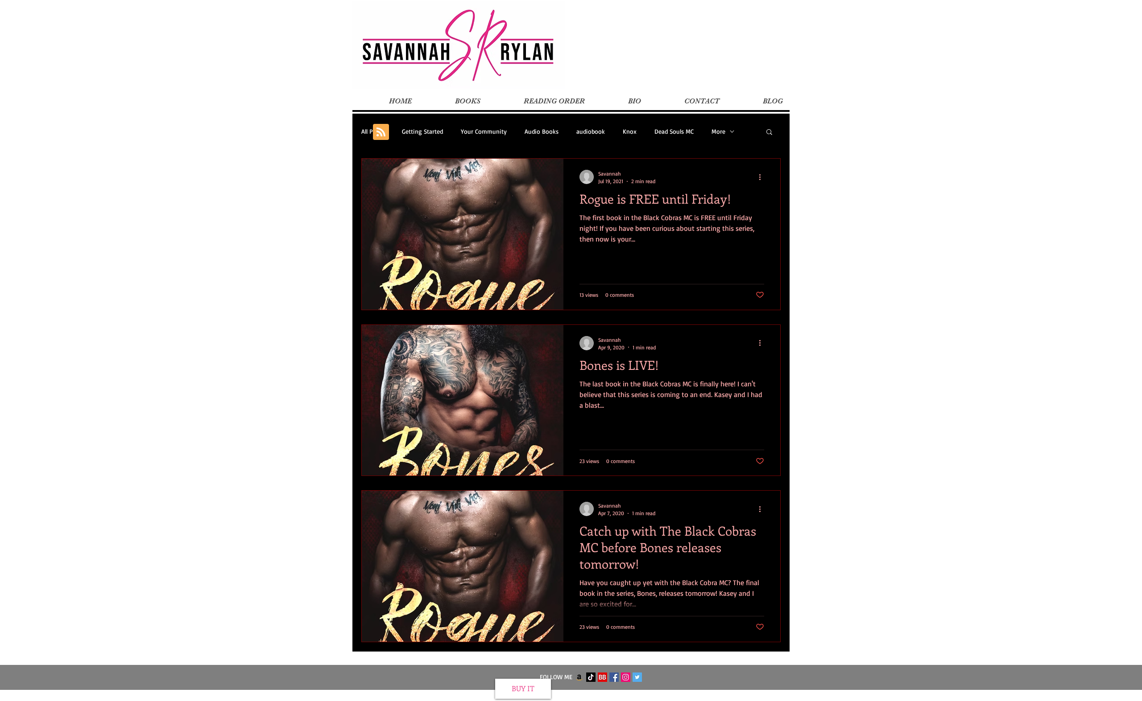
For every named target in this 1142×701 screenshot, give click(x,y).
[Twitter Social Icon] (637, 677)
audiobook (590, 131)
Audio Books (542, 131)
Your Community (484, 131)
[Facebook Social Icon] (614, 677)
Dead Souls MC (674, 131)
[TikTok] (591, 677)
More (718, 131)
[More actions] (762, 177)
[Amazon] (579, 677)
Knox (630, 131)
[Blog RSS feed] (381, 132)
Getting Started (422, 131)
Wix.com (626, 696)
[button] (769, 132)
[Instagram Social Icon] (625, 677)
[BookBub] (602, 677)
